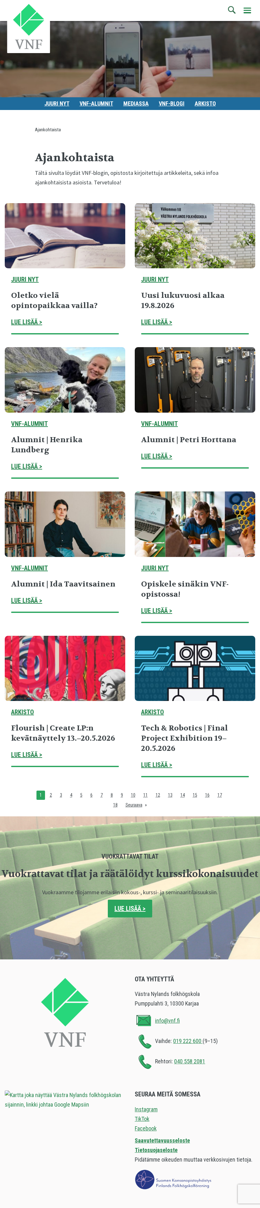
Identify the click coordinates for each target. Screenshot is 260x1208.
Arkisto (205, 103)
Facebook (146, 1128)
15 (195, 795)
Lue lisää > (26, 322)
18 (115, 804)
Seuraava (134, 804)
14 (182, 795)
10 (133, 795)
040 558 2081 (189, 1061)
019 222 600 (188, 1041)
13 (170, 795)
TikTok (142, 1118)
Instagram (146, 1109)
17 (220, 795)
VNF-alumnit (96, 103)
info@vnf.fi (167, 1020)
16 (207, 795)
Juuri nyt (56, 103)
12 (158, 795)
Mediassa (136, 103)
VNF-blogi (172, 103)
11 (145, 795)
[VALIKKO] (247, 10)
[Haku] (232, 10)
